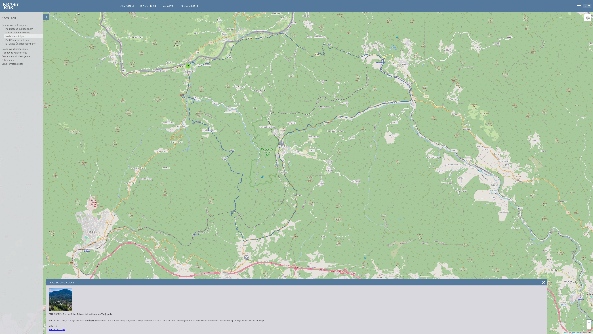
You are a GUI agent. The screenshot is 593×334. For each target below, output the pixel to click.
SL (587, 6)
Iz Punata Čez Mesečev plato (20, 43)
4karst (169, 6)
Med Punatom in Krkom (17, 39)
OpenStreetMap (577, 333)
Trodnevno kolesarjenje (14, 52)
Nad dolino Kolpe (14, 36)
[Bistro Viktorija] (281, 142)
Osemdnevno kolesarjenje (16, 56)
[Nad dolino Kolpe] (60, 310)
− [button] (589, 327)
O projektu (190, 6)
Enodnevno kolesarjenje (15, 25)
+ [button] (589, 322)
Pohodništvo (8, 59)
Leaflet (565, 333)
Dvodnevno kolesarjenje (15, 48)
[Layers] (587, 17)
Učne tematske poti (12, 63)
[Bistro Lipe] (246, 257)
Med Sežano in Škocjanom (19, 28)
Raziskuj (127, 6)
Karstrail (148, 6)
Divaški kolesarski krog (17, 32)
